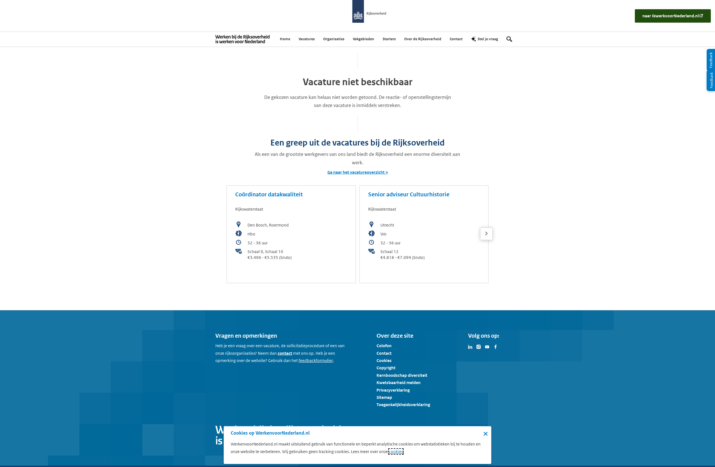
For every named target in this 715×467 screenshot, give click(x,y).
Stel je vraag (488, 39)
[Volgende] (486, 233)
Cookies (384, 360)
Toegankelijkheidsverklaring (403, 404)
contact (285, 353)
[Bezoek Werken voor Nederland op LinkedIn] (470, 346)
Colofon (384, 345)
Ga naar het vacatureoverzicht (356, 172)
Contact (384, 353)
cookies (396, 451)
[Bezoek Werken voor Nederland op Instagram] (479, 346)
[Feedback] (711, 80)
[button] (486, 234)
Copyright (385, 367)
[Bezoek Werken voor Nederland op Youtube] (487, 346)
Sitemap (384, 397)
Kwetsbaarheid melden (398, 382)
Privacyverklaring (393, 390)
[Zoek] (509, 39)
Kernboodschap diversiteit (401, 375)
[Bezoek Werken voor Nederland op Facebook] (495, 346)
